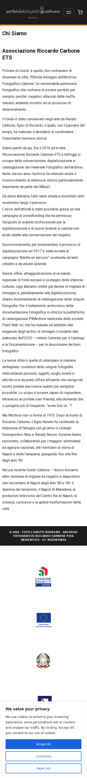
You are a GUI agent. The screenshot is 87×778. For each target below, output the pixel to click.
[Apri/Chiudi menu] (68, 12)
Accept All (43, 744)
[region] (43, 739)
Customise (43, 756)
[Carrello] (80, 12)
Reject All (43, 768)
